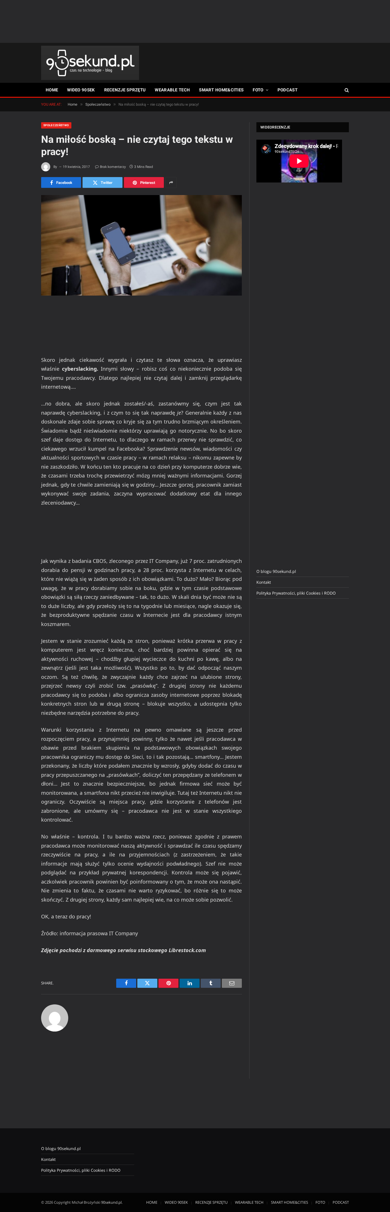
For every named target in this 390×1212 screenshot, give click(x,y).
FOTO (258, 90)
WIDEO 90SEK (81, 90)
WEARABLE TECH (172, 90)
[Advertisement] (195, 21)
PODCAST (287, 90)
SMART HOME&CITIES (221, 90)
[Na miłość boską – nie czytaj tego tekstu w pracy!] (141, 245)
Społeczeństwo (56, 125)
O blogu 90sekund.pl (276, 571)
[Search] (346, 90)
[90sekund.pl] (90, 63)
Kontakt (263, 582)
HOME (52, 90)
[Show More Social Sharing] (171, 182)
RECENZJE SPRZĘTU (125, 90)
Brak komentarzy (113, 167)
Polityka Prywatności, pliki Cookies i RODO (296, 593)
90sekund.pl (111, 1202)
